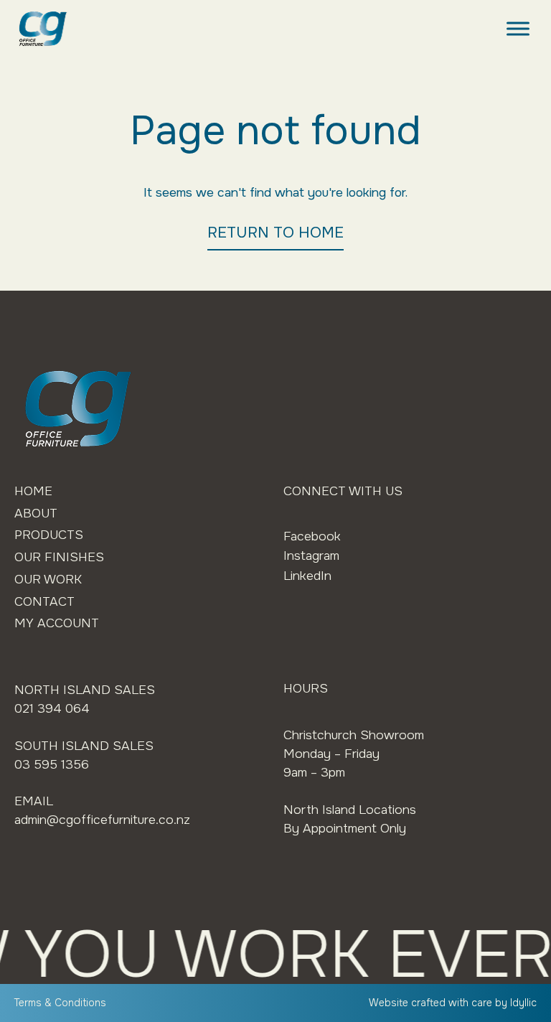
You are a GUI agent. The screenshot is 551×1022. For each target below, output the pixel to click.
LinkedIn (307, 575)
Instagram (311, 555)
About (35, 513)
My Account (56, 623)
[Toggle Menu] (518, 28)
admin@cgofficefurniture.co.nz (102, 820)
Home (33, 491)
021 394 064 (52, 708)
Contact (44, 601)
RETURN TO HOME (275, 232)
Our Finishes (59, 557)
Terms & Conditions (60, 1002)
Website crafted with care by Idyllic (453, 1002)
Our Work (48, 579)
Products (48, 535)
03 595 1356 (51, 764)
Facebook (312, 536)
